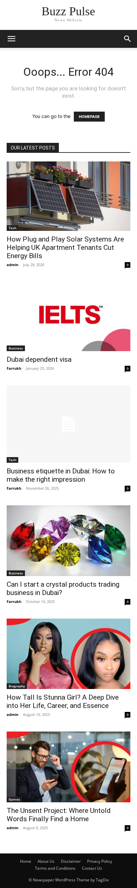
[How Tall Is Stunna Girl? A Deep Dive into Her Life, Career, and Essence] (68, 654)
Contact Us (92, 868)
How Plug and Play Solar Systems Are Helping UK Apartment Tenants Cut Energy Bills (65, 247)
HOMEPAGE (89, 116)
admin (12, 264)
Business (16, 348)
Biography (17, 686)
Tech (12, 228)
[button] (11, 39)
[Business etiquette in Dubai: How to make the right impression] (68, 424)
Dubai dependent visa (39, 359)
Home (25, 861)
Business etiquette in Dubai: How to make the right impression (61, 475)
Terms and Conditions (55, 868)
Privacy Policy (99, 861)
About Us (46, 861)
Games (14, 799)
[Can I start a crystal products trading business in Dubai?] (68, 540)
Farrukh (14, 368)
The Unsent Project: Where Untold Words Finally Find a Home (59, 815)
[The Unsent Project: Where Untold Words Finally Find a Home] (68, 767)
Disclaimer (71, 861)
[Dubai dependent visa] (68, 316)
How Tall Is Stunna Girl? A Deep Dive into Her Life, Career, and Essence (63, 701)
